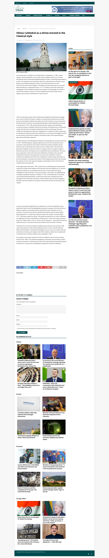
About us (18, 3)
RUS (83, 15)
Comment (18, 304)
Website (18, 324)
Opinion (28, 15)
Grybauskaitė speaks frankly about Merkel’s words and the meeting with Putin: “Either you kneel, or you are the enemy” (80, 133)
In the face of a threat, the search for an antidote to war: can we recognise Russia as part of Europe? (80, 74)
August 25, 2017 (21, 40)
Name (18, 315)
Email (17, 320)
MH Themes (42, 552)
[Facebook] (91, 554)
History (57, 15)
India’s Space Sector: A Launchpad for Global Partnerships (77, 103)
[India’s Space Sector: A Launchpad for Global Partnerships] (81, 90)
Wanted (31, 3)
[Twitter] (88, 554)
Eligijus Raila (30, 40)
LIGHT (64, 15)
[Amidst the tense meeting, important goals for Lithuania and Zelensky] (81, 150)
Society (40, 40)
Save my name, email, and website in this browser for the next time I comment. (37, 328)
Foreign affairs (37, 15)
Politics (18, 342)
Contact (25, 3)
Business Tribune (74, 15)
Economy (19, 446)
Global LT (49, 15)
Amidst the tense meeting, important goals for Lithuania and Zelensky (80, 162)
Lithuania (19, 15)
